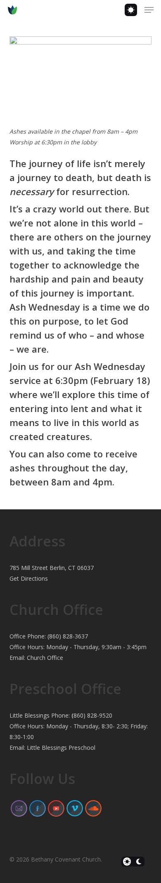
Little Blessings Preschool (61, 747)
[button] (149, 10)
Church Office (45, 658)
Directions (34, 578)
